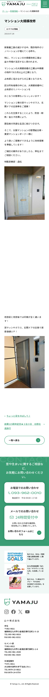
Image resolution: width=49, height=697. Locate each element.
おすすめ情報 (12, 29)
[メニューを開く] (45, 4)
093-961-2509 (14, 652)
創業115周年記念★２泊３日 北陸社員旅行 (22, 426)
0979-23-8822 (14, 669)
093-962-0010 (14, 634)
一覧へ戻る (14, 440)
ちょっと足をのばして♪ (18, 415)
